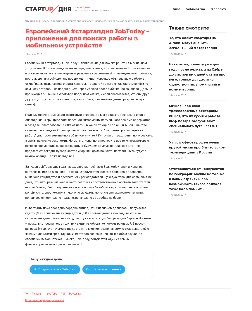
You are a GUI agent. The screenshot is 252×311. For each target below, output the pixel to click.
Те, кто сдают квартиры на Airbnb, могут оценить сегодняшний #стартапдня (193, 43)
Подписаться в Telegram (57, 269)
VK (26, 293)
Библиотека (195, 9)
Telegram (37, 293)
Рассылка (75, 293)
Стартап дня (32, 20)
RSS (63, 293)
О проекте (218, 9)
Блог (176, 9)
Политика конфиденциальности (44, 300)
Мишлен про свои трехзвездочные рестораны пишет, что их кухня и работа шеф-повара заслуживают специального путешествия (194, 116)
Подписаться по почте (103, 269)
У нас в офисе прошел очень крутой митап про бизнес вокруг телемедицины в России (197, 147)
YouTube (52, 293)
